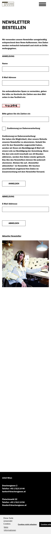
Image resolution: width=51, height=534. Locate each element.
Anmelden (14, 183)
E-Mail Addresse (9, 204)
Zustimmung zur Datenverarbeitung (23, 128)
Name (5, 63)
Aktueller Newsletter (11, 236)
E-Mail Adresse (9, 77)
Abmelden (14, 223)
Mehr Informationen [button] (10, 528)
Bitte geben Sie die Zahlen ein (16, 113)
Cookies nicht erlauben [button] (27, 524)
